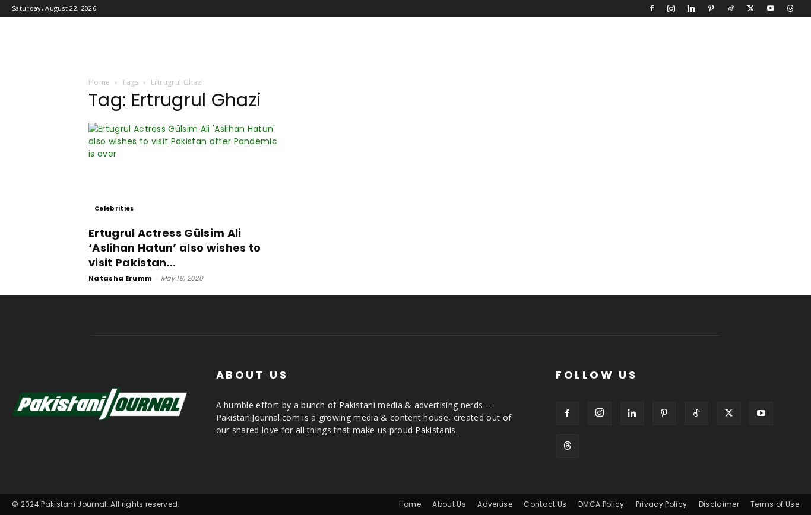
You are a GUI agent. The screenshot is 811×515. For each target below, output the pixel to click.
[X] (750, 8)
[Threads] (790, 8)
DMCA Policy (601, 504)
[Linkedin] (691, 8)
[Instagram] (671, 8)
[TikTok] (731, 8)
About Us (449, 504)
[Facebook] (652, 8)
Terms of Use (774, 504)
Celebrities (114, 208)
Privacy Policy (661, 504)
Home (99, 82)
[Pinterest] (711, 8)
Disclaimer (719, 504)
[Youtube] (771, 8)
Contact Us (545, 504)
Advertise (494, 504)
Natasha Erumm (120, 278)
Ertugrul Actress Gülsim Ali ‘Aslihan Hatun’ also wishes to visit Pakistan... (174, 247)
